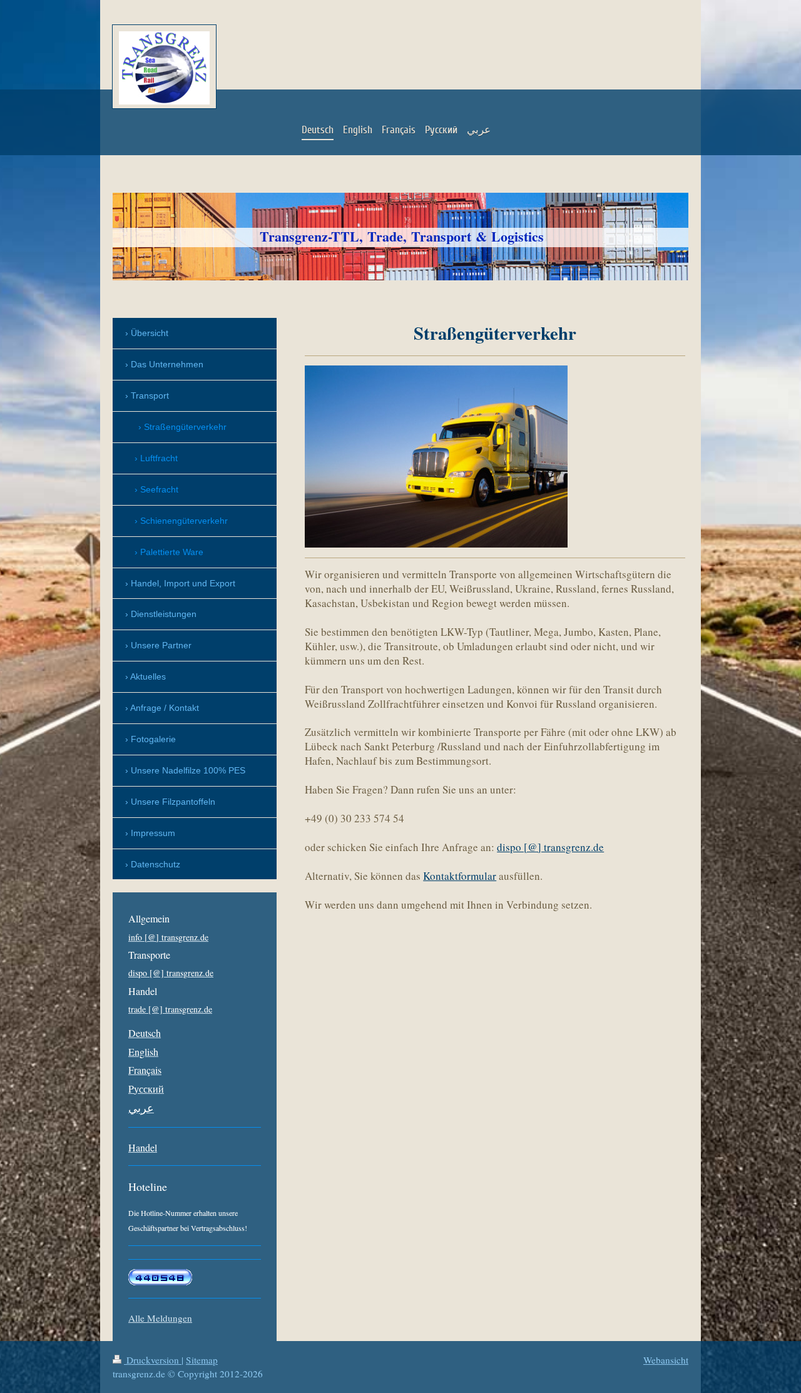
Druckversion (152, 1360)
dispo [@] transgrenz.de (550, 847)
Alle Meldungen (160, 1318)
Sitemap (202, 1360)
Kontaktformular (459, 876)
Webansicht (665, 1360)
